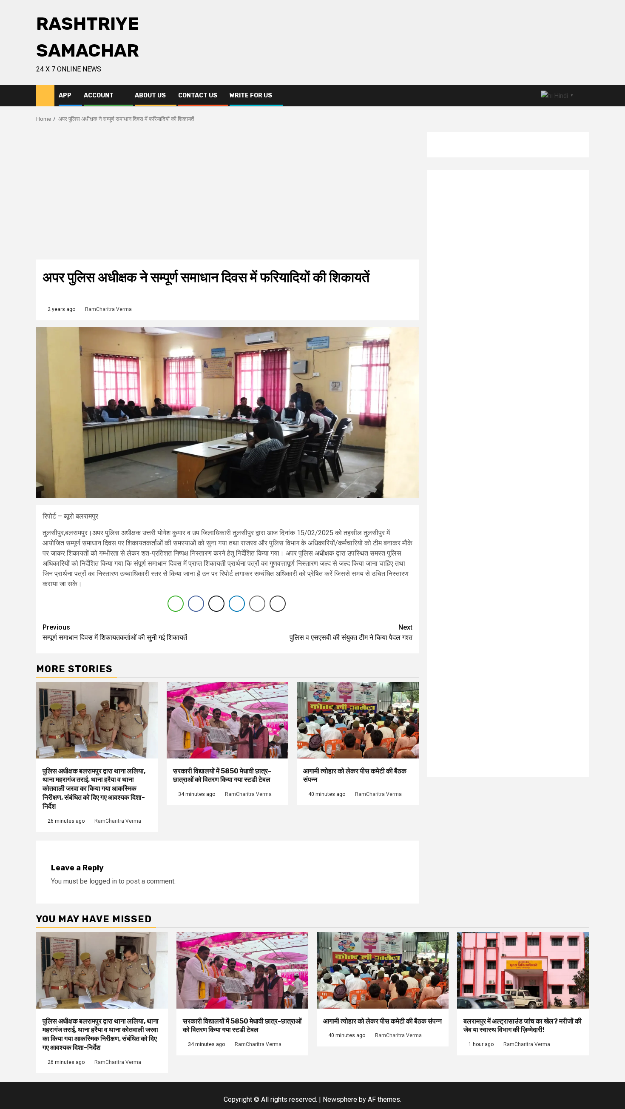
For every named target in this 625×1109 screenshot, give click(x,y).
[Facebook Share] (196, 604)
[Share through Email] (257, 604)
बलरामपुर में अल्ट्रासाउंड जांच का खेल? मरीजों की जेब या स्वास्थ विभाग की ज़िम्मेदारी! (522, 1025)
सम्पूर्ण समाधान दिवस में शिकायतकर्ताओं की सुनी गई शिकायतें (115, 632)
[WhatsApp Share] (176, 604)
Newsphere (340, 1099)
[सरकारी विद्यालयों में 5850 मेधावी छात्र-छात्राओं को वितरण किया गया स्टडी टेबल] (228, 720)
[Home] (45, 95)
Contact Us (197, 95)
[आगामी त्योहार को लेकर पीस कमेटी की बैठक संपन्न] (358, 720)
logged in (103, 881)
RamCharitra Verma (108, 309)
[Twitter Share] (216, 604)
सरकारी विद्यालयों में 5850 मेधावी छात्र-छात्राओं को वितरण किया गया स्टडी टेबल (222, 775)
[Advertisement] (227, 195)
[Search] (582, 96)
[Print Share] (278, 604)
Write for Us (251, 95)
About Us (150, 95)
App (65, 95)
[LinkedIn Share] (237, 604)
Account (99, 95)
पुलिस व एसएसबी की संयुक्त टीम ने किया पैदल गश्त (351, 632)
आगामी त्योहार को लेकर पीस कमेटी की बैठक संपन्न (382, 1021)
